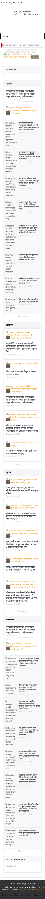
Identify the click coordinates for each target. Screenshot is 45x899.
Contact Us (7, 895)
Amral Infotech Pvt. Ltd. (32, 890)
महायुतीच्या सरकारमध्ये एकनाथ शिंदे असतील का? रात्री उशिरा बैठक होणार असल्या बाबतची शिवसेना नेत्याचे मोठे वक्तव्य (28, 229)
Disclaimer (19, 895)
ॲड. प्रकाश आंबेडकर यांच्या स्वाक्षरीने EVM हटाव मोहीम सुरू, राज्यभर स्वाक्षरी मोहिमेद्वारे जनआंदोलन (29, 181)
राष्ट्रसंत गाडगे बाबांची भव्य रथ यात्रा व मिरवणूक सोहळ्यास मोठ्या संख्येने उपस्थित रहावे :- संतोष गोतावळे (21, 52)
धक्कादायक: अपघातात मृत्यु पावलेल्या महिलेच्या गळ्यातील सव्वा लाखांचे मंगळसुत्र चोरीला (22, 490)
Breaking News (13, 102)
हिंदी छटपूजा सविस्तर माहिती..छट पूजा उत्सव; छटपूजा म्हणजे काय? (29, 300)
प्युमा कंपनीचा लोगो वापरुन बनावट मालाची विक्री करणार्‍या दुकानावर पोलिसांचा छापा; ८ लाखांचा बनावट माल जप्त (22, 544)
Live (20, 102)
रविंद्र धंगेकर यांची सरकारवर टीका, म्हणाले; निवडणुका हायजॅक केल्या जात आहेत (29, 832)
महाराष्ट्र (25, 102)
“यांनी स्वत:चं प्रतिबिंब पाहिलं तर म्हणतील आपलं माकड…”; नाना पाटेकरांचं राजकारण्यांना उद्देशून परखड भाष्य (29, 661)
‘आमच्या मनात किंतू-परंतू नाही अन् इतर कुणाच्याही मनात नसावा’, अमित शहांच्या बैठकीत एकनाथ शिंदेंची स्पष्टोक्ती (29, 807)
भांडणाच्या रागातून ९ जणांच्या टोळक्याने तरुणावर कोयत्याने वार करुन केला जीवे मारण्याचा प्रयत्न (21, 516)
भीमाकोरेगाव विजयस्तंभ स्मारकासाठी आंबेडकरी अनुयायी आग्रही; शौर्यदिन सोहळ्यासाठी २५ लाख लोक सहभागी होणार (29, 126)
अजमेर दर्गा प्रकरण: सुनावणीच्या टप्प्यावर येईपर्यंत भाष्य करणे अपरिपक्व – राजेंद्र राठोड (28, 257)
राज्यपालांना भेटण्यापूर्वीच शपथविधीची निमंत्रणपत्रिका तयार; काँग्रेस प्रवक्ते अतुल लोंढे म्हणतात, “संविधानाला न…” (20, 94)
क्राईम (8, 472)
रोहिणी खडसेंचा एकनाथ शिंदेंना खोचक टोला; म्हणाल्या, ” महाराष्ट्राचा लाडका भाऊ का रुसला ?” (28, 688)
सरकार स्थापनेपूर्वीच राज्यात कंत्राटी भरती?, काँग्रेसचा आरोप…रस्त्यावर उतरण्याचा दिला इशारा (29, 205)
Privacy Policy (32, 895)
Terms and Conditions (11, 897)
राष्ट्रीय (9, 83)
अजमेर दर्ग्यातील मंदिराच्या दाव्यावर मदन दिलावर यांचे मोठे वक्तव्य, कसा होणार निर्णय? (29, 280)
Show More (22, 317)
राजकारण (30, 102)
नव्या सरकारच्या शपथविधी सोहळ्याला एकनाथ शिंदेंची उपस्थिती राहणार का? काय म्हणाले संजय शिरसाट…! (29, 155)
